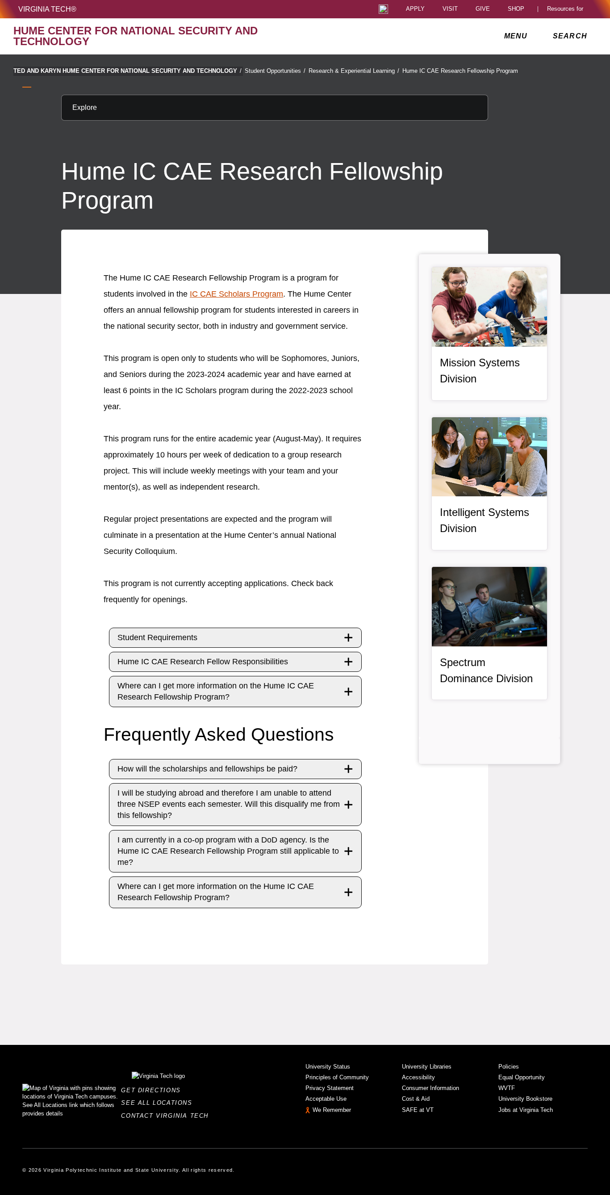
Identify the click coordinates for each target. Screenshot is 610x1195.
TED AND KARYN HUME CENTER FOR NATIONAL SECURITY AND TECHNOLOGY (127, 70)
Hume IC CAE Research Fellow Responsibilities (202, 661)
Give (483, 9)
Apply (415, 9)
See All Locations (159, 1102)
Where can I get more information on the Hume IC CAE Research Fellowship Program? (215, 691)
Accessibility (418, 1077)
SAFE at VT (418, 1110)
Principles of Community (337, 1077)
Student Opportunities (275, 70)
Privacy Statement (329, 1088)
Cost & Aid (416, 1098)
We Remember (332, 1110)
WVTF (506, 1088)
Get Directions (153, 1090)
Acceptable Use (326, 1098)
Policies (508, 1066)
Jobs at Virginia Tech (525, 1110)
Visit (450, 9)
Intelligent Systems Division (484, 520)
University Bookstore (525, 1098)
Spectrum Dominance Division (486, 670)
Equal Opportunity (521, 1077)
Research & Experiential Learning (354, 70)
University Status (327, 1066)
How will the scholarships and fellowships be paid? (207, 768)
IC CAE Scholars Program (236, 293)
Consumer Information (430, 1088)
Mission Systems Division (480, 370)
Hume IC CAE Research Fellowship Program (460, 70)
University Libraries (426, 1066)
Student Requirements (157, 637)
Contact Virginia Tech (167, 1115)
